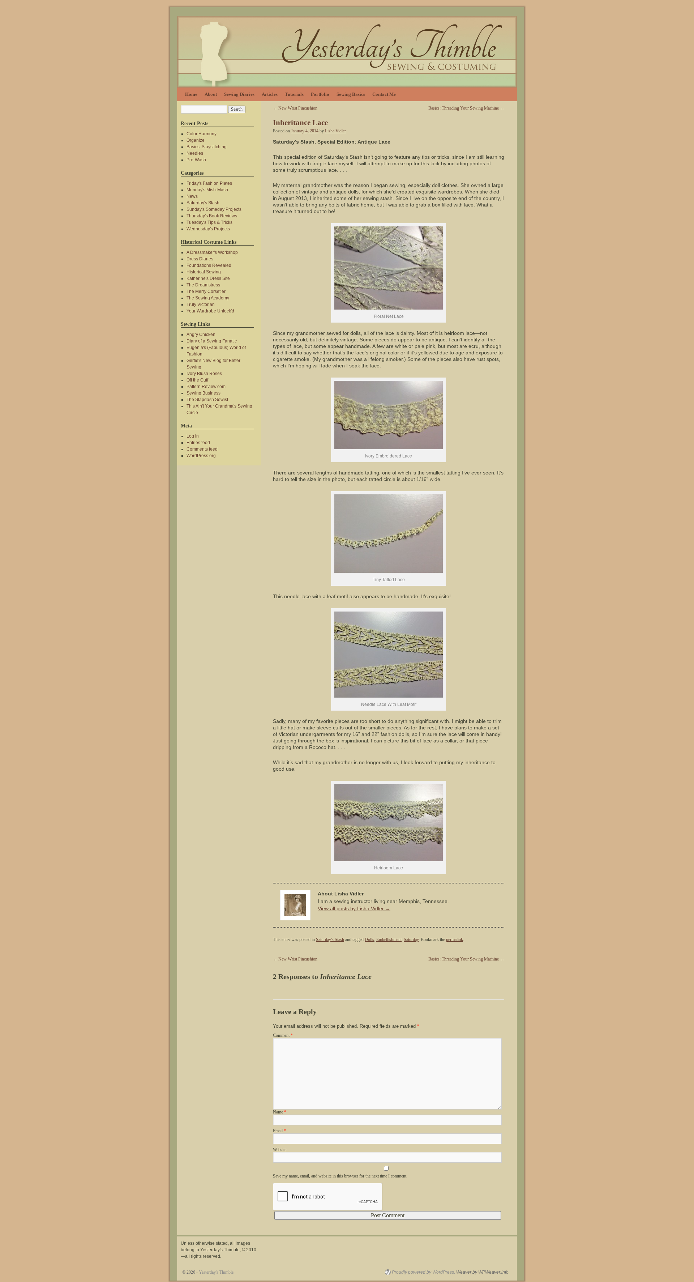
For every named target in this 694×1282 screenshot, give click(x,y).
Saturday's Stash (330, 939)
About (211, 94)
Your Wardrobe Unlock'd (210, 311)
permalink (454, 939)
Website (279, 1149)
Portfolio (320, 94)
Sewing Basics (351, 94)
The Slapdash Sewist (207, 399)
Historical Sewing (204, 271)
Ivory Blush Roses (204, 373)
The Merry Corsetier (206, 291)
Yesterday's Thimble (216, 1272)
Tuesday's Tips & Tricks (209, 222)
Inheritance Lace (300, 122)
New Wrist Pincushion (295, 108)
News (192, 196)
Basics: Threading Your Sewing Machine (466, 108)
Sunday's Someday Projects (214, 209)
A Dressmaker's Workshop (212, 252)
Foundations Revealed (209, 265)
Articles (270, 94)
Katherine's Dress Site (208, 278)
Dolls (369, 939)
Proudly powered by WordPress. (423, 1272)
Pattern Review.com (206, 386)
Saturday (411, 939)
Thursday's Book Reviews (212, 215)
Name (279, 1112)
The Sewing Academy (208, 298)
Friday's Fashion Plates (209, 183)
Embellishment (389, 939)
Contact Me (384, 94)
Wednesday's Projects (208, 228)
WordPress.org (201, 455)
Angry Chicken (201, 334)
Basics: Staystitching (207, 146)
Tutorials (294, 94)
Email (279, 1130)
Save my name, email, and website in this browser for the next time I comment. (340, 1176)
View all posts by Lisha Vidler (354, 908)
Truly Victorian (201, 304)
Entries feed (198, 442)
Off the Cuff (197, 380)
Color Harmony (202, 133)
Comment (283, 1035)
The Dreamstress (203, 285)
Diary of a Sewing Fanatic (212, 341)
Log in (193, 436)
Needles (195, 153)
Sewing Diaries (239, 94)
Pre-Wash (196, 159)
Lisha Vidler (335, 130)
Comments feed (202, 449)
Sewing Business (203, 393)
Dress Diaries (200, 258)
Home (191, 94)
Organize (196, 140)
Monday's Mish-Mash (207, 189)
